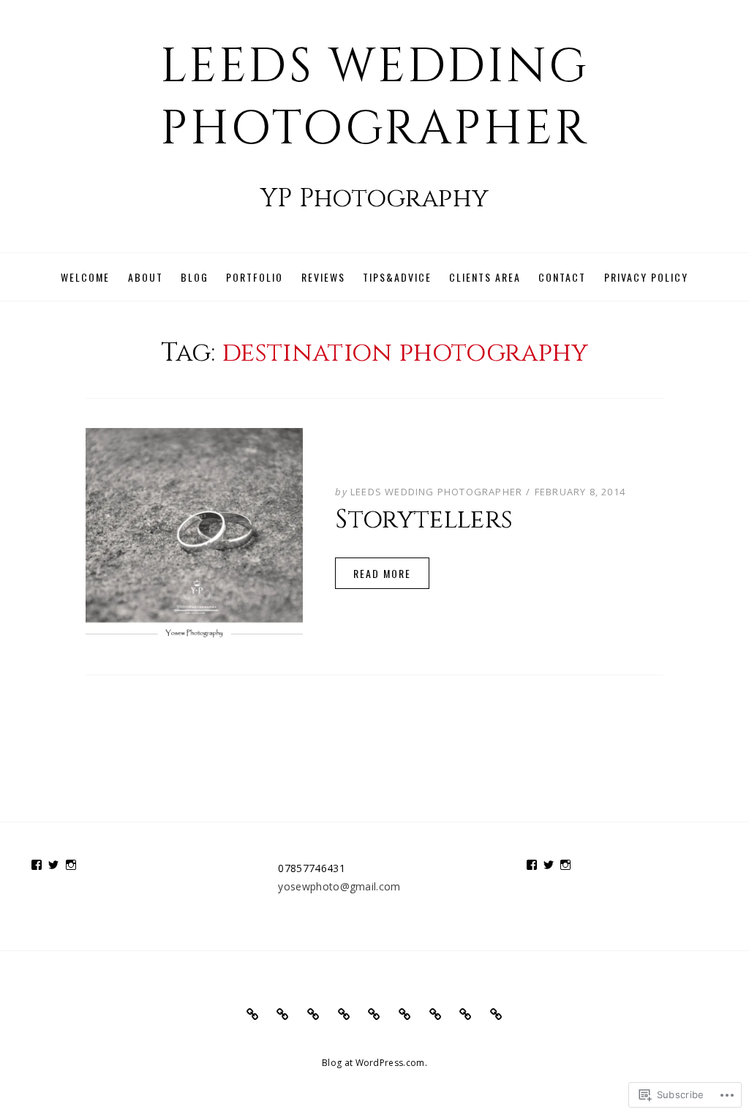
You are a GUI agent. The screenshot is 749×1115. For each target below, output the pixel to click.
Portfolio (254, 277)
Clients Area (485, 277)
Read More (382, 573)
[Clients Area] (435, 1014)
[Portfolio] (344, 1014)
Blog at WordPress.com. (374, 1062)
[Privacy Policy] (496, 1014)
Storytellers (424, 520)
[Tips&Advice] (405, 1014)
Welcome (85, 277)
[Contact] (465, 1014)
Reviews (323, 277)
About (145, 277)
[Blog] (313, 1014)
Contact (562, 277)
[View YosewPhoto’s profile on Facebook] (36, 865)
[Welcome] (252, 1014)
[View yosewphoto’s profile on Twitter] (53, 865)
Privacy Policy (646, 277)
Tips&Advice (397, 277)
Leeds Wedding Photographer (375, 98)
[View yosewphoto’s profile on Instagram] (71, 865)
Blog (194, 277)
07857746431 (311, 868)
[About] (282, 1014)
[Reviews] (374, 1014)
